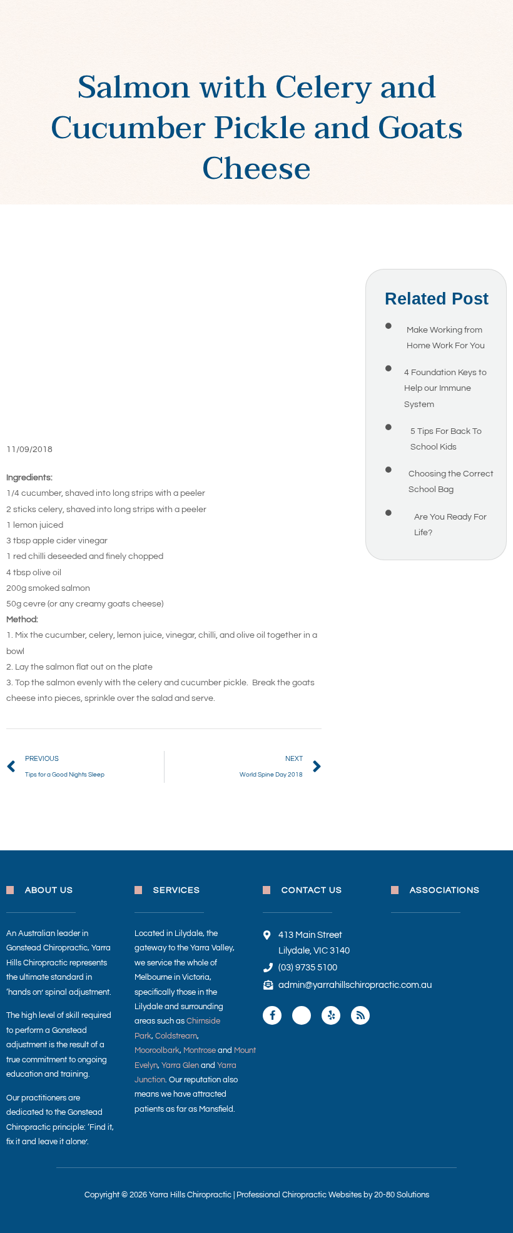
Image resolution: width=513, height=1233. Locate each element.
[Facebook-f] (272, 1015)
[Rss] (360, 1015)
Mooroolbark (157, 1050)
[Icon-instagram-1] (301, 1015)
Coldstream (176, 1036)
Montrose (199, 1050)
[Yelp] (331, 1015)
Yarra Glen (180, 1065)
